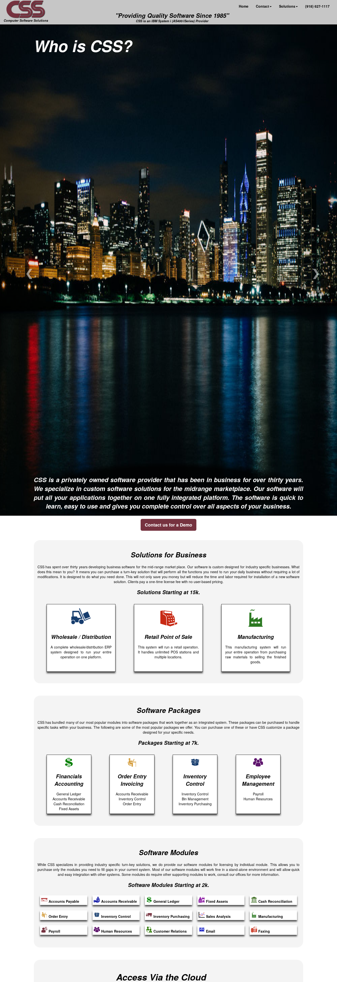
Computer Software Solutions (26, 20)
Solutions (287, 6)
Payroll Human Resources (258, 786)
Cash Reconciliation (275, 901)
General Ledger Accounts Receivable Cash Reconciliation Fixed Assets (69, 791)
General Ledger (166, 901)
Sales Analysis (218, 916)
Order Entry (58, 916)
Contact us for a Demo (168, 525)
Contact (262, 6)
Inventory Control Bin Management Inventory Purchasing (195, 789)
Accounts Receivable (119, 901)
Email (210, 931)
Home (243, 6)
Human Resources (116, 931)
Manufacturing (270, 916)
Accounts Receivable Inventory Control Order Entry (132, 789)
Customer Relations (170, 931)
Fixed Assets (217, 901)
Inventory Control (116, 916)
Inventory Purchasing (171, 916)
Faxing (264, 931)
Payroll (54, 931)
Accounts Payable (64, 901)
